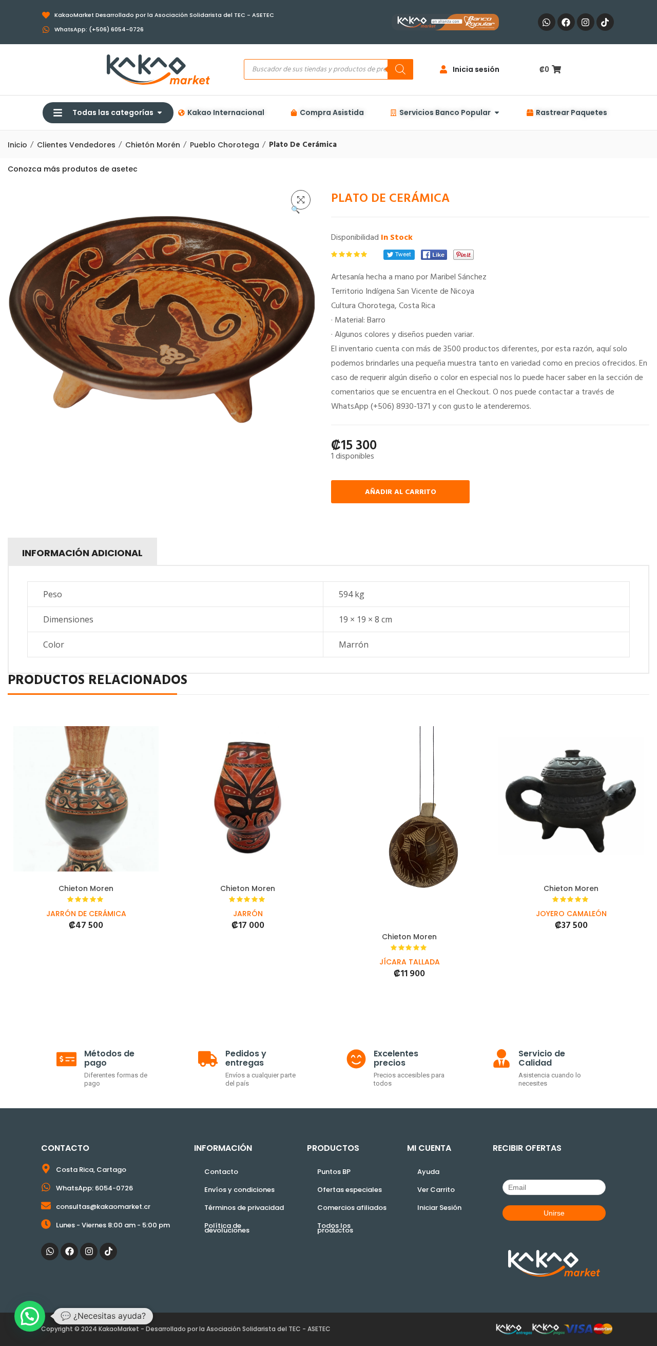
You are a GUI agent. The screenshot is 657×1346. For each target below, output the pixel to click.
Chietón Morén (152, 145)
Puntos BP (334, 1172)
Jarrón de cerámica (86, 913)
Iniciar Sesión (439, 1207)
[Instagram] (585, 22)
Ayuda (428, 1172)
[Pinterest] (463, 255)
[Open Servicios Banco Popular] (496, 112)
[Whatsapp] (546, 22)
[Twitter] (399, 255)
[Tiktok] (605, 22)
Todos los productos (335, 1228)
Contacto (221, 1172)
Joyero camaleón (571, 913)
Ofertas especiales (349, 1190)
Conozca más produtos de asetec (73, 169)
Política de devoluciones (226, 1228)
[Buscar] (400, 69)
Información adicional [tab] (82, 552)
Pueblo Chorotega (224, 145)
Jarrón (248, 913)
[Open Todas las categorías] (159, 112)
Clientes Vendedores (76, 145)
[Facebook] (566, 22)
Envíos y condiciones (239, 1190)
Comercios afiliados (352, 1207)
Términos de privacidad (244, 1207)
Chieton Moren (86, 888)
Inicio (17, 145)
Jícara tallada (409, 962)
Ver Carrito (436, 1190)
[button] (301, 200)
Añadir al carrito (400, 492)
